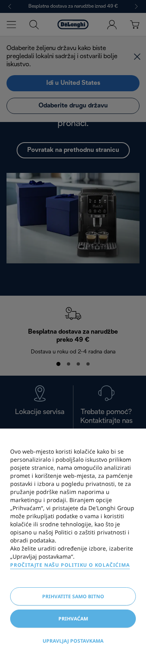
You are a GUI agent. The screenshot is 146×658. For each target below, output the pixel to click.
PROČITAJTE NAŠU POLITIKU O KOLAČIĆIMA (70, 564)
